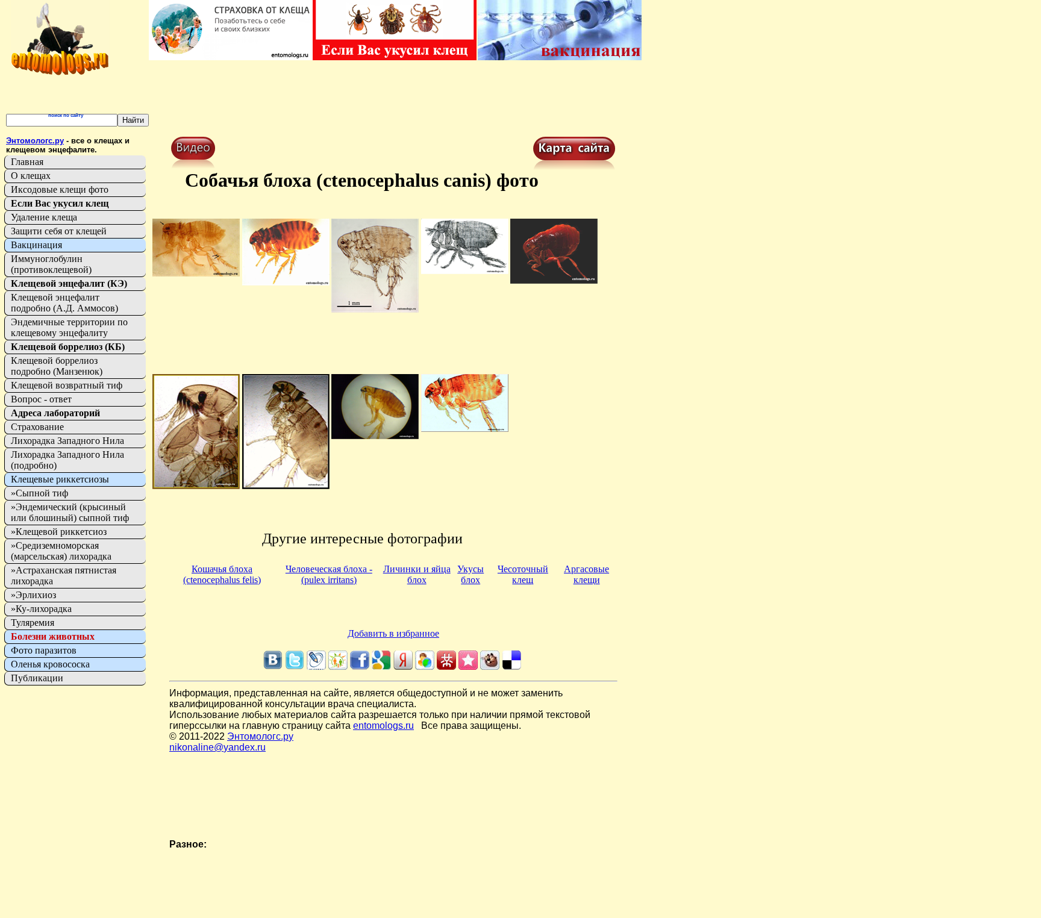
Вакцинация (36, 245)
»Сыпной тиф (39, 493)
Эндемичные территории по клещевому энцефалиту (69, 327)
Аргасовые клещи (586, 574)
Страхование (37, 427)
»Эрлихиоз (33, 595)
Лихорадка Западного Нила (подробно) (67, 459)
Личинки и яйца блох (417, 574)
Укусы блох (470, 574)
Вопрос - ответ (41, 399)
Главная (27, 162)
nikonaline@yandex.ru (217, 747)
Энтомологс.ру (260, 736)
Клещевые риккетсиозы (60, 479)
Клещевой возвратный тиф (66, 385)
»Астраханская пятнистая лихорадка (63, 575)
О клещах (31, 175)
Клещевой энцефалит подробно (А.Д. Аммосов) (64, 302)
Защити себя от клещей (59, 231)
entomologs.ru (383, 725)
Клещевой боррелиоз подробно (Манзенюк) (56, 365)
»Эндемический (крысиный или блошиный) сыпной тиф (70, 512)
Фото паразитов (44, 650)
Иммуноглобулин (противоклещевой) (51, 264)
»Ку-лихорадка (41, 609)
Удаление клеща (44, 217)
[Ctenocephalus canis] (196, 273)
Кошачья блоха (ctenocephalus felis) (222, 574)
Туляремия (32, 622)
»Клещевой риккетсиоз (59, 531)
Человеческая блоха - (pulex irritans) (329, 574)
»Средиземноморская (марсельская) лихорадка (61, 550)
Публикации (37, 678)
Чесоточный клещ (523, 574)
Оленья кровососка (50, 664)
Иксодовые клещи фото (59, 189)
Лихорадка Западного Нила (67, 441)
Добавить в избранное (393, 633)
